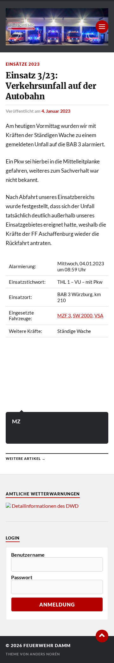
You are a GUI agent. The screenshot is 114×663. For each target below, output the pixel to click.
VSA (98, 315)
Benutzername (28, 554)
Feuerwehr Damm (47, 645)
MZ (16, 421)
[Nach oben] (102, 636)
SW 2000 (82, 315)
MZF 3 (64, 315)
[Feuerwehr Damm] (57, 26)
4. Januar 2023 (55, 111)
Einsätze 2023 (23, 64)
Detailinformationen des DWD (45, 506)
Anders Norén (45, 654)
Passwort (21, 577)
